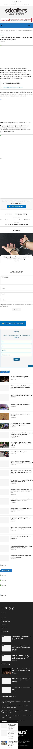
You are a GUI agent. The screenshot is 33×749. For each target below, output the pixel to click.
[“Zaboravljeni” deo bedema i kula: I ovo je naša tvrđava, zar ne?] (4, 511)
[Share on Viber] (24, 214)
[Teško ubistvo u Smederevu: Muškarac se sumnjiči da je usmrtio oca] (4, 501)
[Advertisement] (16, 180)
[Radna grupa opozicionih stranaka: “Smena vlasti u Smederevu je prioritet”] (4, 464)
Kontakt (21, 4)
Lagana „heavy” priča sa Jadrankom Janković (20, 518)
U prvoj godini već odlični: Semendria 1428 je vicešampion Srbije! (21, 424)
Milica (3, 716)
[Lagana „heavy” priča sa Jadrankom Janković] (4, 520)
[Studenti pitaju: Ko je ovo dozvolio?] (4, 407)
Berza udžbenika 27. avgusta (19, 452)
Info (7, 30)
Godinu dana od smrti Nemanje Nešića (12, 87)
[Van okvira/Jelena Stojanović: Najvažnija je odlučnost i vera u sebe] (4, 482)
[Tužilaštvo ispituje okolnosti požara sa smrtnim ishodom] (4, 743)
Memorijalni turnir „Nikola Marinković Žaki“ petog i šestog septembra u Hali (21, 471)
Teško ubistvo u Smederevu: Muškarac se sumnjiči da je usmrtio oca (21, 499)
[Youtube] (18, 2)
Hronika (13, 30)
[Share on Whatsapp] (23, 214)
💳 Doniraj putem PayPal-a (12, 323)
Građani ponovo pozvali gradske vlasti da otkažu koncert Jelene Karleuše (21, 647)
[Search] (31, 25)
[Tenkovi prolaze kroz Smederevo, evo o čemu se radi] (6, 639)
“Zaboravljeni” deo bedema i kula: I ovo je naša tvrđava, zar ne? (21, 509)
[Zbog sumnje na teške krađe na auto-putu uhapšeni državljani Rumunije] (16, 244)
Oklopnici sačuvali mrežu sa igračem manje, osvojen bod (21, 556)
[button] (1, 249)
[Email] (20, 2)
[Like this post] (16, 214)
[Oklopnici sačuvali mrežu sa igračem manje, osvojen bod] (4, 558)
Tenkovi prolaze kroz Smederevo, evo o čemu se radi (21, 637)
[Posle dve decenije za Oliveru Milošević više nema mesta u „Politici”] (4, 548)
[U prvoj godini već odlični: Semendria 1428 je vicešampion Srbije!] (4, 426)
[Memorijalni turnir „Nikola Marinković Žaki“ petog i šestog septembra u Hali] (4, 473)
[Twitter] (14, 2)
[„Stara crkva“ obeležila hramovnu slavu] (4, 397)
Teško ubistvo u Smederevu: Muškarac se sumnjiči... (12, 734)
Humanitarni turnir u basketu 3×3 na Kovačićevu (21, 537)
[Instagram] (16, 2)
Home (1, 30)
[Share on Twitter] (20, 214)
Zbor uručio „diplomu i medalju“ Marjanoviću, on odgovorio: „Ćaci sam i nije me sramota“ (21, 657)
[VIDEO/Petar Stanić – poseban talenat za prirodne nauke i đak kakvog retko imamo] (4, 445)
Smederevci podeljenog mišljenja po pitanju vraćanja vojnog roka (21, 528)
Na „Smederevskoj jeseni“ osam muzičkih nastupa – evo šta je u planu (21, 377)
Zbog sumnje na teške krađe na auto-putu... (12, 725)
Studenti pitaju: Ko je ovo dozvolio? (20, 404)
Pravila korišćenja (13, 4)
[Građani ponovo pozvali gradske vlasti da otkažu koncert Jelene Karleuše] (6, 648)
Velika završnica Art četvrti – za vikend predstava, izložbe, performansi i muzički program (21, 434)
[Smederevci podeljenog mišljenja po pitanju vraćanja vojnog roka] (4, 530)
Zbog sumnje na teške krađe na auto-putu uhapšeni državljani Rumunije (16, 258)
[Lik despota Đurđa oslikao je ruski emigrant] (4, 416)
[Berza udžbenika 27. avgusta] (4, 454)
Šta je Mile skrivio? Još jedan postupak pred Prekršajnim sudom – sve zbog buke (21, 491)
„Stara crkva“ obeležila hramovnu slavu (21, 395)
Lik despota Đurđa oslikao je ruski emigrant (20, 414)
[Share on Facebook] (18, 214)
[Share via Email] (26, 214)
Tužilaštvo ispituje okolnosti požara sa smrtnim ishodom (12, 743)
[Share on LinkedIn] (21, 214)
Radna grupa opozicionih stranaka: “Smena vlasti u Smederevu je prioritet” (22, 462)
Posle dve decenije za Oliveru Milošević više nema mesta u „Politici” (21, 547)
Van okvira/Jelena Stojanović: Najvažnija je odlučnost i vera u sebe (22, 480)
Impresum (26, 4)
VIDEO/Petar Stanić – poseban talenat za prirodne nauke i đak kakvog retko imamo (21, 444)
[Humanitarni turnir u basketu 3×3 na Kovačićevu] (4, 539)
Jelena (3, 711)
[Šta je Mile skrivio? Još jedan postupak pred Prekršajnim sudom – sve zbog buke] (4, 492)
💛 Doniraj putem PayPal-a (16, 206)
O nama (6, 4)
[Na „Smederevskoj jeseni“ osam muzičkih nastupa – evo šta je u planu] (4, 379)
